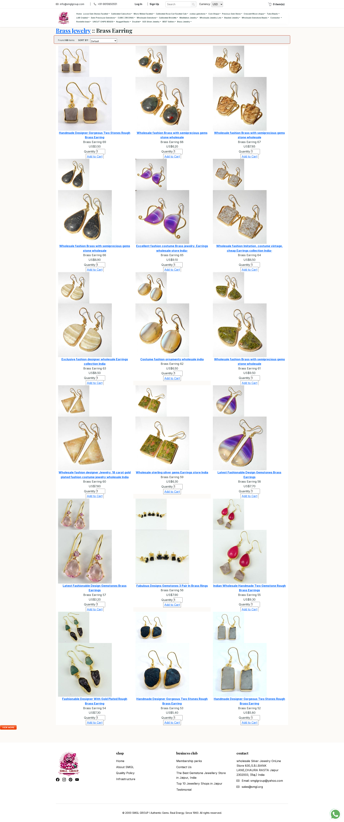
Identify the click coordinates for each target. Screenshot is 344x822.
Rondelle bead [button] (83, 22)
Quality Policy (125, 773)
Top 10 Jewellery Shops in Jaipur (199, 783)
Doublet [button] (136, 22)
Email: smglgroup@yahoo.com (262, 780)
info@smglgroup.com (72, 4)
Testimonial (184, 789)
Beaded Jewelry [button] (231, 18)
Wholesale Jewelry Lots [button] (210, 18)
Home (79, 14)
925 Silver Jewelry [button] (150, 22)
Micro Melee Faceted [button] (143, 14)
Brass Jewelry (73, 30)
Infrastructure (125, 779)
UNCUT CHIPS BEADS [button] (103, 22)
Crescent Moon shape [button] (254, 14)
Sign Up (154, 4)
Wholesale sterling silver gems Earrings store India (172, 472)
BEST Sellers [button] (168, 22)
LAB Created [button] (82, 18)
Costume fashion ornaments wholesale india (172, 359)
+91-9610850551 (107, 4)
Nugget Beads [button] (122, 22)
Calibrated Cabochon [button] (121, 14)
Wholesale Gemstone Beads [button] (254, 18)
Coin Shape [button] (213, 14)
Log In (138, 4)
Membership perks (189, 761)
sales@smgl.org (252, 787)
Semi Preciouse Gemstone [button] (103, 18)
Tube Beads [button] (272, 14)
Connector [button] (275, 18)
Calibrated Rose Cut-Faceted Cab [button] (171, 14)
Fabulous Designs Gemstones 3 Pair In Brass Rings (172, 586)
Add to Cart (94, 156)
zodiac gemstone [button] (197, 14)
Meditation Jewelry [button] (188, 18)
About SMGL (125, 767)
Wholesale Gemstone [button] (146, 18)
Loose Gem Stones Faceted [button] (95, 14)
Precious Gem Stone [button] (231, 14)
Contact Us (184, 767)
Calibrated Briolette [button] (167, 18)
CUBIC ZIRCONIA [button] (126, 18)
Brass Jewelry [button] (183, 22)
